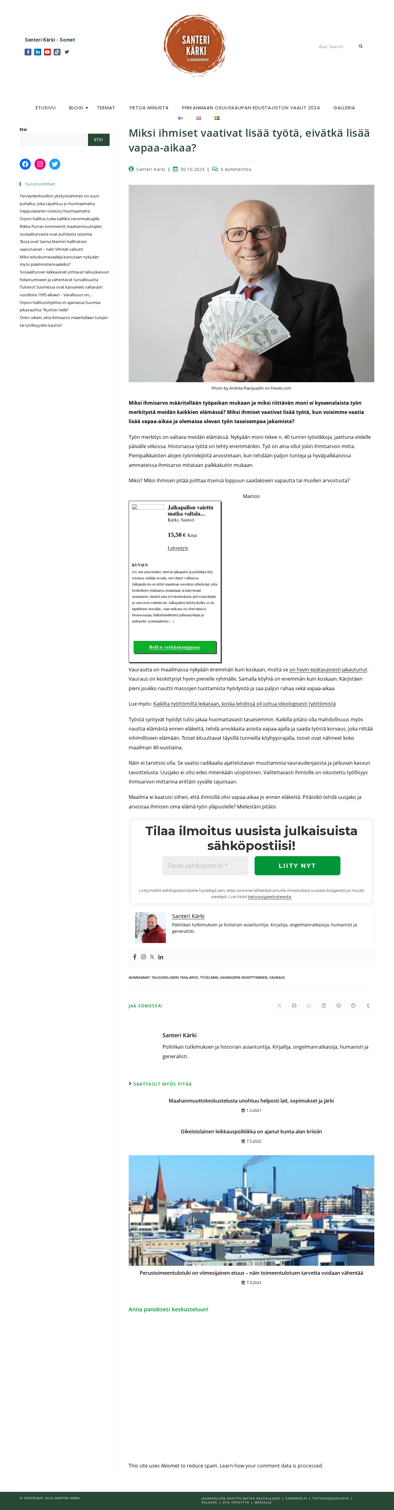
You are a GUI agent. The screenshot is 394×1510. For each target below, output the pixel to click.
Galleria (344, 107)
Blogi (76, 107)
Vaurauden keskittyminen (243, 977)
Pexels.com (281, 388)
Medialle (263, 1502)
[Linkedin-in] (37, 52)
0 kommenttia (236, 169)
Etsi (23, 129)
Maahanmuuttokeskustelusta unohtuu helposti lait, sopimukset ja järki (251, 1100)
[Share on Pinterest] (338, 1006)
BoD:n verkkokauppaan (174, 647)
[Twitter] (66, 52)
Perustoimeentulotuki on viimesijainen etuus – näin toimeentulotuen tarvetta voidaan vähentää (251, 1272)
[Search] (361, 47)
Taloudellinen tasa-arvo (174, 977)
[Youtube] (47, 52)
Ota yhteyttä (236, 1502)
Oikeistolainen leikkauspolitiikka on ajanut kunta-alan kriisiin (251, 1131)
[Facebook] (135, 957)
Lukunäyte (178, 547)
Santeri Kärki (150, 169)
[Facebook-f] (28, 52)
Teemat (106, 107)
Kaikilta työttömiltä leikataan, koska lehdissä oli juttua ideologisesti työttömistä (244, 703)
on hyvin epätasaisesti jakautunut (328, 669)
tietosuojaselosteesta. (270, 896)
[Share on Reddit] (353, 1006)
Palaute (209, 1502)
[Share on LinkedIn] (324, 1006)
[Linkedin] (160, 957)
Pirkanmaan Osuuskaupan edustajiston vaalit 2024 (251, 107)
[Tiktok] (57, 52)
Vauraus (277, 977)
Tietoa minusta (149, 107)
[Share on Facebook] (294, 1006)
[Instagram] (143, 957)
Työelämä (209, 977)
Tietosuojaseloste (330, 1498)
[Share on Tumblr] (368, 1006)
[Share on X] (279, 1006)
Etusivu (45, 107)
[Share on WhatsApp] (309, 1006)
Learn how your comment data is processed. (271, 1465)
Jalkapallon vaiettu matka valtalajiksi (241, 1498)
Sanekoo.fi (296, 1498)
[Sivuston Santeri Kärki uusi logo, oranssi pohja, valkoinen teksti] (196, 45)
